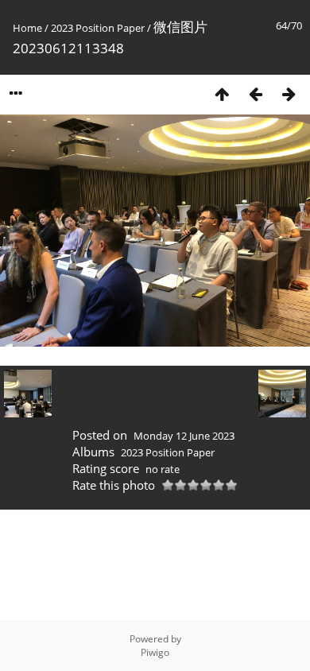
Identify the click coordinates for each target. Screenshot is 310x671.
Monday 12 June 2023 (184, 436)
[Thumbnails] (221, 93)
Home (27, 28)
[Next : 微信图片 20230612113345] (288, 93)
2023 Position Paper (98, 28)
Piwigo (155, 652)
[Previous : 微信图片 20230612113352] (255, 93)
